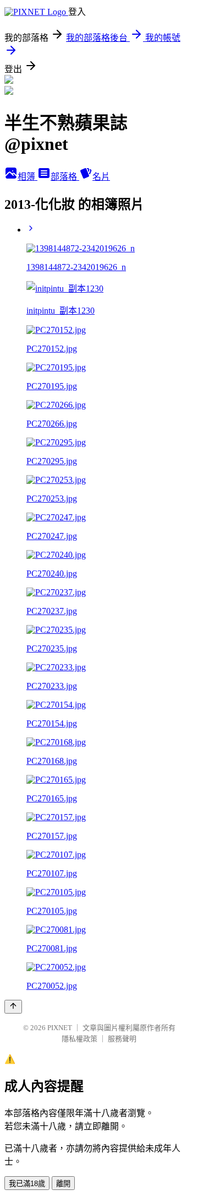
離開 (63, 1184)
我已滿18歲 (27, 1184)
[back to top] (13, 1007)
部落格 (65, 176)
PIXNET (59, 1028)
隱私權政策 (79, 1039)
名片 (101, 176)
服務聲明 (122, 1039)
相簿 (27, 176)
